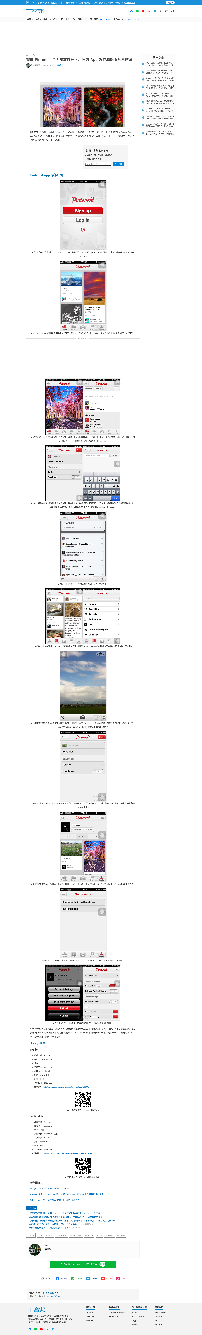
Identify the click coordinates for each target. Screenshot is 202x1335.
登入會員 (49, 1293)
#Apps (99, 1235)
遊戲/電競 (54, 19)
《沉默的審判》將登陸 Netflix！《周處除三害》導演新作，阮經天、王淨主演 (64, 1213)
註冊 (173, 11)
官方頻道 (94, 1279)
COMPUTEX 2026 (133, 19)
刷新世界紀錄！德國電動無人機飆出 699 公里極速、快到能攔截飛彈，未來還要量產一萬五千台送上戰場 (159, 65)
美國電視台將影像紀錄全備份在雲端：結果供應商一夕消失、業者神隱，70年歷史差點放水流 (72, 1220)
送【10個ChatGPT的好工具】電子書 (79, 1264)
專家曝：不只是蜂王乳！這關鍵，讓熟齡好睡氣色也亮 (54, 1224)
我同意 (170, 3)
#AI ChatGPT (105, 19)
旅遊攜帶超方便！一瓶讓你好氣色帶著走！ (49, 1228)
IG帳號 (123, 1279)
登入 (167, 11)
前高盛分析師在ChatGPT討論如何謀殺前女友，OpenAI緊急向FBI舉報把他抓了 (66, 1217)
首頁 (27, 55)
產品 (37, 19)
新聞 (29, 19)
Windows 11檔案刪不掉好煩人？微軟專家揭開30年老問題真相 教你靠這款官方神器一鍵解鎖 (160, 126)
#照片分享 (89, 1235)
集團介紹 (90, 1313)
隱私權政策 (130, 3)
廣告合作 (90, 1317)
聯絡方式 (90, 1321)
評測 (62, 19)
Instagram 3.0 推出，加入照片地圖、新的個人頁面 (51, 1189)
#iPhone (49, 1235)
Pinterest (57, 132)
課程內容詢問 (160, 1317)
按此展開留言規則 (54, 1296)
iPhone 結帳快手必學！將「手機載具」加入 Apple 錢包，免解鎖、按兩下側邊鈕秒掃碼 (160, 134)
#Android (30, 1235)
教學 (68, 19)
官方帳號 (79, 1279)
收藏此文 (61, 65)
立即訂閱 (118, 164)
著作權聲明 (113, 1317)
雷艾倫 (33, 65)
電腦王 (135, 1325)
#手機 (40, 1235)
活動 (80, 19)
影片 (74, 19)
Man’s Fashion (138, 1317)
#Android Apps (75, 1235)
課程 (96, 19)
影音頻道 (109, 1279)
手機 (45, 19)
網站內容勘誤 (160, 1313)
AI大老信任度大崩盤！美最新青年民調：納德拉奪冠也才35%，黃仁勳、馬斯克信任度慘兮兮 (159, 111)
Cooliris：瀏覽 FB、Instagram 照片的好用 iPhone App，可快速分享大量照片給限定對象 (66, 1194)
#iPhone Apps (61, 1235)
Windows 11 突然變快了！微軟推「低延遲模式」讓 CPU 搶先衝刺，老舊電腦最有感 (160, 80)
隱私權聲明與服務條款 (118, 1313)
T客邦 (134, 1313)
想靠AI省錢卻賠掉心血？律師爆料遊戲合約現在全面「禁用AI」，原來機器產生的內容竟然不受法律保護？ (160, 103)
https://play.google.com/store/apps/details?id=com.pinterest (68, 1153)
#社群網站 (110, 1235)
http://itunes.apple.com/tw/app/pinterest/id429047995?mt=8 (68, 1087)
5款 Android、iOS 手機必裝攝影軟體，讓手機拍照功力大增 (54, 1200)
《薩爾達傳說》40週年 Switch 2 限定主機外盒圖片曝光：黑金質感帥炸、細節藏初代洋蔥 (160, 88)
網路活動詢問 (160, 1321)
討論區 (89, 19)
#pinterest (121, 1235)
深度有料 (117, 19)
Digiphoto (136, 1321)
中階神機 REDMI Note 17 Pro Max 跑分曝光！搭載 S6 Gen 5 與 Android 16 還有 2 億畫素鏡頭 (160, 118)
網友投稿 (158, 1325)
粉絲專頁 (63, 1279)
